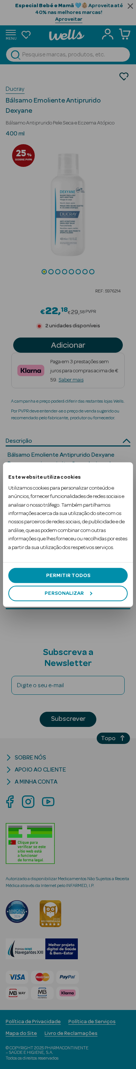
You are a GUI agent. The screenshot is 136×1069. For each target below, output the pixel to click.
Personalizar (64, 593)
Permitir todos (68, 575)
